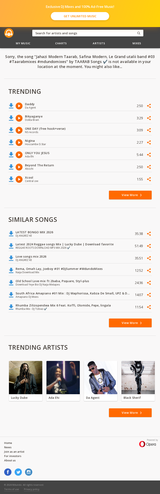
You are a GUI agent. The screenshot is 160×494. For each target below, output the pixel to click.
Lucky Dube (19, 398)
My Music (23, 43)
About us (10, 460)
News (7, 447)
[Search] (138, 33)
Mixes (136, 43)
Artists (99, 43)
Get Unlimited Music (80, 16)
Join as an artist (14, 451)
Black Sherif (132, 398)
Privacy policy (31, 489)
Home (8, 443)
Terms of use (11, 489)
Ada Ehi (54, 398)
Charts (61, 43)
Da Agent (93, 398)
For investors (12, 456)
